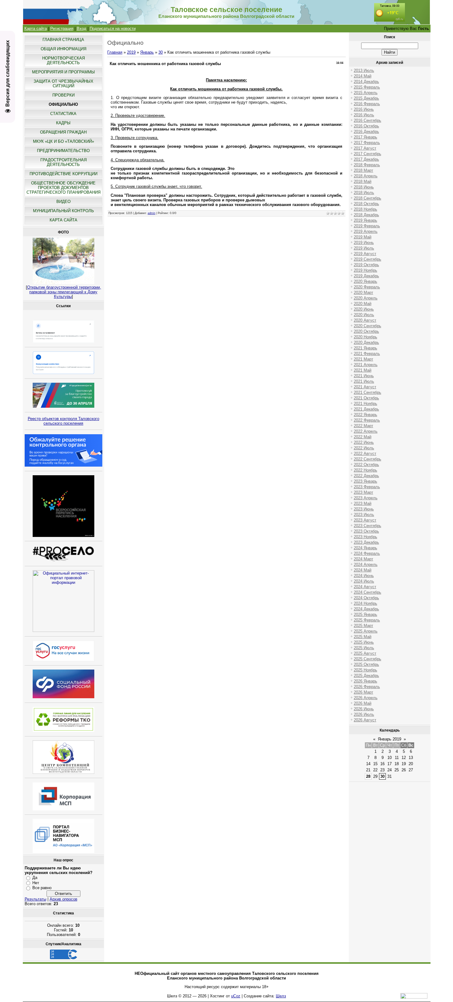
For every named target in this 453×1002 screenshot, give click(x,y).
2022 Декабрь (366, 475)
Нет (35, 882)
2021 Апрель (365, 364)
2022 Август (365, 453)
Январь (147, 52)
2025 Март (363, 625)
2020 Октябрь (366, 331)
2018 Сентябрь (367, 198)
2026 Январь (365, 681)
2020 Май (362, 303)
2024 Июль (364, 581)
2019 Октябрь (366, 264)
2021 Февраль (367, 353)
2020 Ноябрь (365, 337)
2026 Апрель (365, 697)
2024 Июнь (364, 575)
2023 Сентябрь (367, 525)
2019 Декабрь (366, 276)
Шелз (281, 996)
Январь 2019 (389, 739)
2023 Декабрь (366, 542)
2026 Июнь (364, 709)
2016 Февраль (367, 103)
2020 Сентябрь (367, 326)
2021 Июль (364, 381)
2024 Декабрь (366, 609)
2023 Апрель (365, 498)
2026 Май (362, 703)
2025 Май (362, 636)
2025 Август (365, 653)
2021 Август (365, 387)
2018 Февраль (367, 165)
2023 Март (363, 492)
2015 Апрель (365, 92)
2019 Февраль (367, 226)
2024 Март (363, 559)
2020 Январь (365, 281)
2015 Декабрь (366, 98)
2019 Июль (364, 248)
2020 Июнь (364, 309)
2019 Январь (365, 220)
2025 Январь (365, 614)
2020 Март (363, 292)
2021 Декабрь (366, 409)
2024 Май (362, 570)
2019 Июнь (364, 242)
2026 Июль (364, 714)
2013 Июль (364, 70)
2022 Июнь (364, 442)
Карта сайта (35, 28)
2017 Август (365, 148)
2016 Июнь (364, 109)
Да (34, 877)
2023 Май (362, 503)
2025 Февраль (367, 620)
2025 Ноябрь (365, 670)
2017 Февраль (367, 142)
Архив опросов (63, 899)
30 (160, 52)
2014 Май (362, 76)
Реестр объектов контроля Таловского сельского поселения (63, 421)
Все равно (41, 887)
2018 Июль (364, 192)
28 (368, 776)
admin (151, 213)
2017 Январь (365, 137)
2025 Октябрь (366, 664)
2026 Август (365, 720)
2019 (131, 52)
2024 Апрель (365, 564)
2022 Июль (364, 448)
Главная (114, 52)
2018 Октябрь (366, 203)
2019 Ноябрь (365, 270)
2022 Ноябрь (365, 470)
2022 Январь (365, 414)
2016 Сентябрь (367, 120)
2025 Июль (364, 647)
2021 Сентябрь (367, 392)
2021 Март (363, 359)
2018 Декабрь (366, 214)
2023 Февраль (367, 487)
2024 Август (365, 586)
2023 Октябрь (366, 531)
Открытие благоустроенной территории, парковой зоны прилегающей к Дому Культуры (64, 292)
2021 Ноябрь (365, 403)
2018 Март (363, 170)
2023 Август (365, 520)
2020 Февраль (367, 287)
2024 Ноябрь (365, 603)
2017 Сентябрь (367, 153)
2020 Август (365, 320)
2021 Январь (365, 348)
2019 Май (362, 237)
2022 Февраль (367, 420)
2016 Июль (364, 115)
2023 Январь (365, 481)
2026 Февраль (367, 686)
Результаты (35, 899)
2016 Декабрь (366, 131)
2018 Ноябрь (365, 209)
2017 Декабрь (366, 159)
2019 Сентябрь (367, 259)
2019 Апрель (365, 231)
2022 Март (363, 425)
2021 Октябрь (366, 398)
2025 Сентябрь (367, 659)
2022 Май (362, 437)
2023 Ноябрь (365, 536)
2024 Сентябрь (367, 592)
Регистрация (61, 28)
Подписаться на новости (113, 28)
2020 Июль (364, 314)
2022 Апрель (365, 431)
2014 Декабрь (366, 81)
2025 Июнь (364, 642)
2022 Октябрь (366, 464)
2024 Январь (365, 548)
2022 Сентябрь (367, 459)
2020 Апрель (365, 298)
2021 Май (362, 370)
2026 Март (363, 692)
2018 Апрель (365, 176)
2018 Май (362, 181)
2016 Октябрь (366, 126)
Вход (81, 28)
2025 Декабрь (366, 675)
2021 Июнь (364, 375)
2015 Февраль (367, 87)
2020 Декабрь (366, 342)
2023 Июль (364, 514)
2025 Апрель (365, 631)
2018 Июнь (364, 187)
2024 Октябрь (366, 598)
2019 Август (365, 253)
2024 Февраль (367, 553)
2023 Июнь (364, 509)
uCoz (235, 996)
